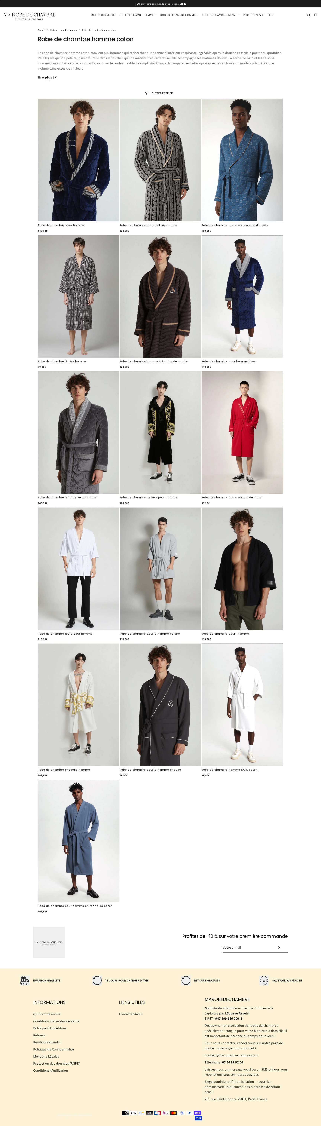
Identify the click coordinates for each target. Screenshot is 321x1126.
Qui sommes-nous (46, 1014)
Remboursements (46, 1042)
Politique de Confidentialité (53, 1049)
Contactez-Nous (131, 1014)
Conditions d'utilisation (50, 1070)
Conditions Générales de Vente (56, 1021)
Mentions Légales (46, 1056)
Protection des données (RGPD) (56, 1063)
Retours (39, 1035)
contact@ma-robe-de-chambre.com (231, 1055)
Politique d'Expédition (49, 1028)
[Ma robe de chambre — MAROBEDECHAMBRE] (30, 14)
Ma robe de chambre (79, 1115)
